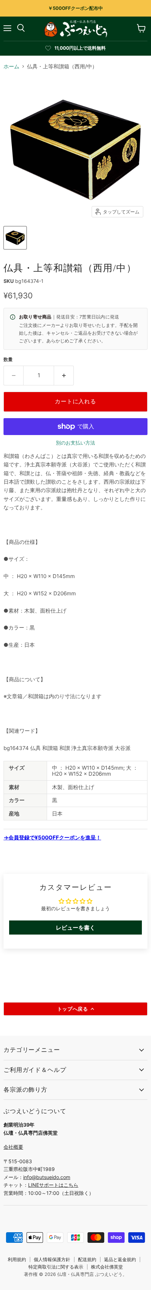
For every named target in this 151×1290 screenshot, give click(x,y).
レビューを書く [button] (75, 927)
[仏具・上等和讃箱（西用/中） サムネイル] (15, 238)
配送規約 (87, 1259)
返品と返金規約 (120, 1259)
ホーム (11, 66)
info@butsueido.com (46, 1177)
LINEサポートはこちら (53, 1185)
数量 (8, 359)
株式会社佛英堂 (107, 1267)
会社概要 (13, 1147)
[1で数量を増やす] (64, 375)
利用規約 (17, 1259)
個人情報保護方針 (52, 1259)
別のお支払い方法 (75, 443)
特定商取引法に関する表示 (55, 1267)
